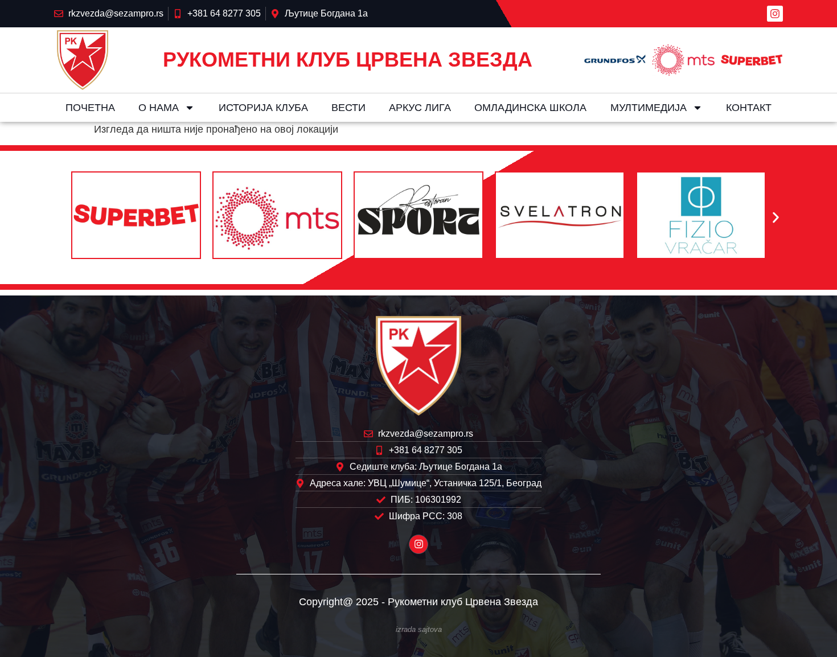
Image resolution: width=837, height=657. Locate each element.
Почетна (90, 107)
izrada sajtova (419, 630)
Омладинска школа (530, 107)
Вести (348, 107)
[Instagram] (775, 14)
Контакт (749, 107)
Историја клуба (263, 107)
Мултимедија (648, 107)
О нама (158, 107)
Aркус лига (420, 107)
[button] (61, 218)
